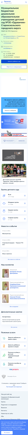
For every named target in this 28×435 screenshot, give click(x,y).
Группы (3, 402)
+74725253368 (7, 43)
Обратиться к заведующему (14, 66)
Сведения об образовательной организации (10, 398)
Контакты (4, 410)
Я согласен (7, 432)
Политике (22, 429)
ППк (2, 416)
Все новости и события (14, 259)
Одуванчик (7, 1)
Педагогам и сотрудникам (9, 404)
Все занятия (14, 327)
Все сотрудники (14, 306)
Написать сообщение (10, 110)
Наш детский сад (6, 394)
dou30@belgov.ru (7, 48)
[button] (26, 2)
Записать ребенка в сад (14, 61)
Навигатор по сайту (7, 413)
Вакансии (4, 407)
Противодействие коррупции (14, 386)
